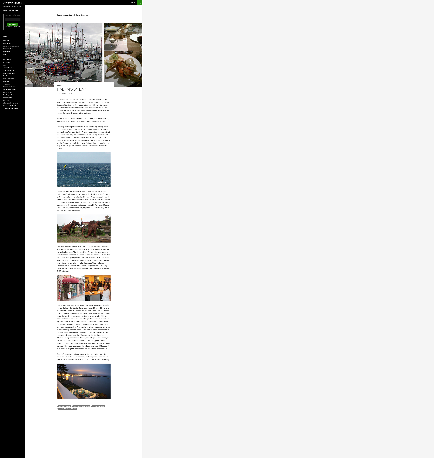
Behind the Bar (7, 97)
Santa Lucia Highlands (9, 106)
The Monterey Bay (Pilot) (10, 108)
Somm (5, 54)
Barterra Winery (65, 406)
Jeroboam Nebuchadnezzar (11, 46)
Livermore (6, 51)
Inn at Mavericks (98, 406)
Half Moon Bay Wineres (82, 406)
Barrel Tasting (7, 92)
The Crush (6, 76)
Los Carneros (7, 59)
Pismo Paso (6, 62)
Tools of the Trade (8, 68)
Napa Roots (6, 100)
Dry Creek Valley (8, 49)
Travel (59, 85)
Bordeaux (6, 40)
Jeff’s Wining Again (12, 2)
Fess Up (5, 65)
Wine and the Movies (9, 89)
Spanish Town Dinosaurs (67, 409)
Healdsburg (6, 81)
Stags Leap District (8, 78)
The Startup (6, 84)
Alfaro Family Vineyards (10, 103)
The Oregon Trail (8, 95)
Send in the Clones (9, 73)
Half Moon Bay (71, 89)
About (133, 2)
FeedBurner (16, 26)
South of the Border (9, 87)
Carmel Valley (7, 57)
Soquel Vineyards (8, 70)
